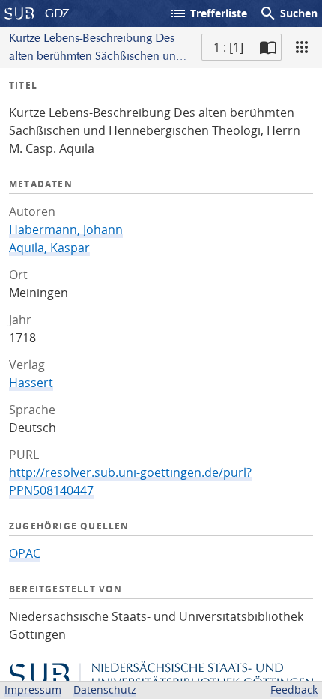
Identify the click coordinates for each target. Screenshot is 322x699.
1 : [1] (228, 47)
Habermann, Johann (66, 229)
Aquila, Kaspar (49, 247)
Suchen (288, 13)
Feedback (294, 689)
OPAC (24, 553)
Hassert (31, 382)
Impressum (32, 689)
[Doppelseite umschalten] (268, 47)
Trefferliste (208, 13)
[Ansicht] (302, 47)
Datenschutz (104, 689)
